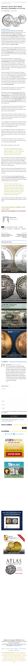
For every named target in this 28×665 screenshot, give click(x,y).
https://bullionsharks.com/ (14, 219)
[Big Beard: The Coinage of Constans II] (14, 287)
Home (2, 2)
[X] (11, 434)
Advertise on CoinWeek (14, 648)
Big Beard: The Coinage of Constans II (14, 299)
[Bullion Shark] (2, 11)
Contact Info (7, 648)
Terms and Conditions (22, 648)
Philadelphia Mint (17, 228)
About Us (3, 648)
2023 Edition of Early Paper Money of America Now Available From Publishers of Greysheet (21, 236)
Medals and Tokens (7, 2)
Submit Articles (16, 650)
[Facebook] (5, 434)
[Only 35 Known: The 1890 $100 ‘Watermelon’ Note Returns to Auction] (14, 316)
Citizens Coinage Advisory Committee (11, 226)
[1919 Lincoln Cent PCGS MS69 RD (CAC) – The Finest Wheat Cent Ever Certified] (14, 344)
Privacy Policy (11, 650)
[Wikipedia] (19, 434)
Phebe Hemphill (10, 228)
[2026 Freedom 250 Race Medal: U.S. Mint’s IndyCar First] (14, 259)
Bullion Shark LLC (6, 29)
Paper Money (14, 324)
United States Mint (12, 30)
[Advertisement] (14, 494)
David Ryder (21, 226)
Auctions (14, 353)
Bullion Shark (7, 10)
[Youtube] (14, 434)
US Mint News (23, 228)
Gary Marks (6, 121)
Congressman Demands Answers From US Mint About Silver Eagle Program (7, 235)
